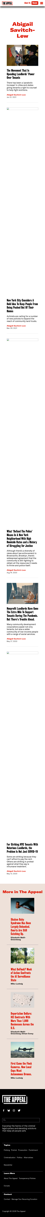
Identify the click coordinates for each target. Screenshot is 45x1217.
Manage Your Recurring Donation (24, 1199)
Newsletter (8, 1165)
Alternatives (28, 1157)
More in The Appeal (22, 891)
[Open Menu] (41, 4)
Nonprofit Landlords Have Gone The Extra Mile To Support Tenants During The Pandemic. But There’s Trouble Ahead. (22, 614)
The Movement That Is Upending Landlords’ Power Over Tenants (20, 74)
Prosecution (22, 1150)
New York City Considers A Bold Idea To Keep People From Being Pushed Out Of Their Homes (22, 305)
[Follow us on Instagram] (15, 1110)
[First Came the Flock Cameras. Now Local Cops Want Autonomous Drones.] (22, 1050)
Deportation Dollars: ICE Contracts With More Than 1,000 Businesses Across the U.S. (22, 1021)
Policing (7, 1150)
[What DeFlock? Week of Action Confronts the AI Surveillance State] (22, 956)
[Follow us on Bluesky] (10, 1110)
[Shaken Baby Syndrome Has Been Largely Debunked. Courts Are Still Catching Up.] (22, 906)
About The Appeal (11, 1178)
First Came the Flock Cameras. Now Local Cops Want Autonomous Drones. (21, 1069)
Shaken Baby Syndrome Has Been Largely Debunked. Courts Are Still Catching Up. (21, 927)
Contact (7, 1199)
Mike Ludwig (17, 984)
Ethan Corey (27, 1033)
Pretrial (14, 1150)
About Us (27, 3)
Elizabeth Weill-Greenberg (18, 938)
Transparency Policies (27, 1178)
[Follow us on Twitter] (20, 1110)
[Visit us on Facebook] (5, 1110)
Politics (19, 1157)
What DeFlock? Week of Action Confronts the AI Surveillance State (21, 974)
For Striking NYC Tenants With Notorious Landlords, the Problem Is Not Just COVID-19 (22, 848)
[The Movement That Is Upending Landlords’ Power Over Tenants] (22, 55)
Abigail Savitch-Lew (16, 95)
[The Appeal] (7, 3)
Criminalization (10, 1157)
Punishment (33, 1150)
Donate (34, 3)
